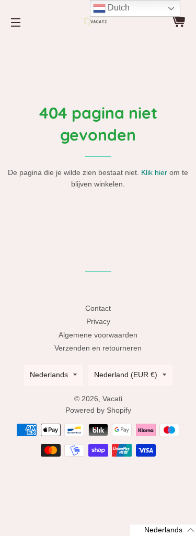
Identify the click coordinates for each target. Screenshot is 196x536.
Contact (98, 308)
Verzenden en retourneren (98, 348)
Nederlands (49, 374)
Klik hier (154, 172)
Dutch (118, 7)
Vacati (112, 398)
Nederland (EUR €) (125, 374)
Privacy (98, 321)
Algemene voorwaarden (98, 335)
